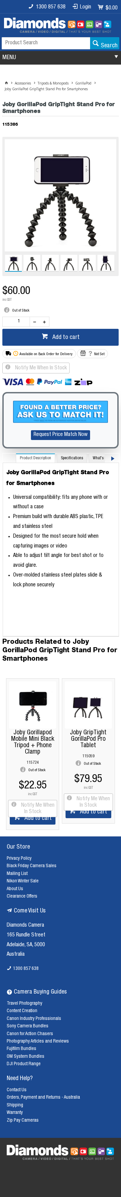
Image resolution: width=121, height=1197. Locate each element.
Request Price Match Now (60, 435)
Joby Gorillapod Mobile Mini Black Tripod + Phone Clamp (32, 742)
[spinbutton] (17, 321)
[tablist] (60, 545)
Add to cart (65, 338)
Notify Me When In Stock (40, 368)
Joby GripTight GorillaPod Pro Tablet (88, 739)
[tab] (35, 458)
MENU (9, 58)
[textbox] (46, 43)
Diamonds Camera (25, 925)
